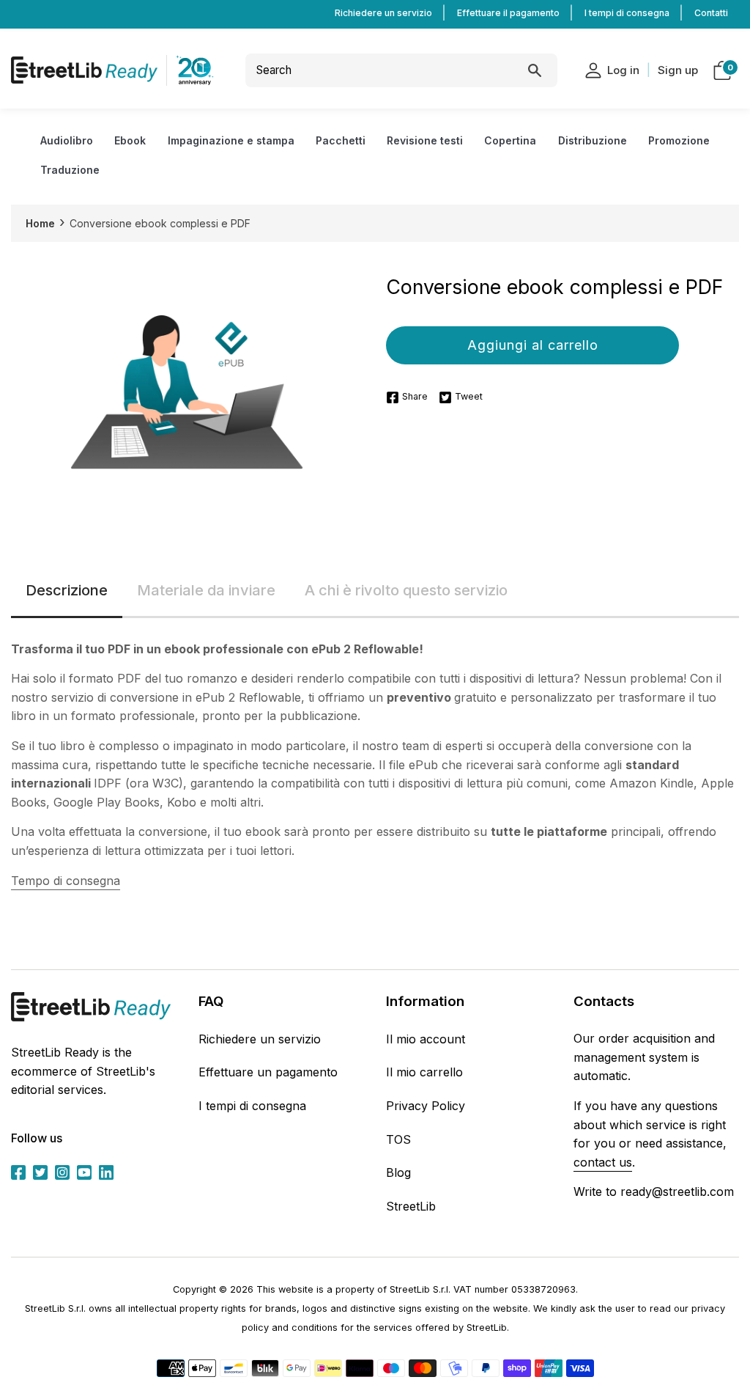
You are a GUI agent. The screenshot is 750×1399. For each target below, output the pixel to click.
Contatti (711, 12)
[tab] (66, 591)
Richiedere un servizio (383, 12)
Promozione (679, 140)
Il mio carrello (424, 1072)
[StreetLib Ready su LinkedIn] (106, 1171)
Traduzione (70, 170)
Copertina (510, 140)
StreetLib (411, 1206)
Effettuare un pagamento (268, 1072)
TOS (398, 1139)
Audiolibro (66, 140)
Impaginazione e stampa (231, 140)
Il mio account (425, 1039)
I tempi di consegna (626, 12)
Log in (623, 70)
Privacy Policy (425, 1105)
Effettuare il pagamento (508, 12)
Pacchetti (340, 140)
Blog (398, 1172)
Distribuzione (592, 140)
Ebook (130, 140)
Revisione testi (425, 140)
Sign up (678, 70)
